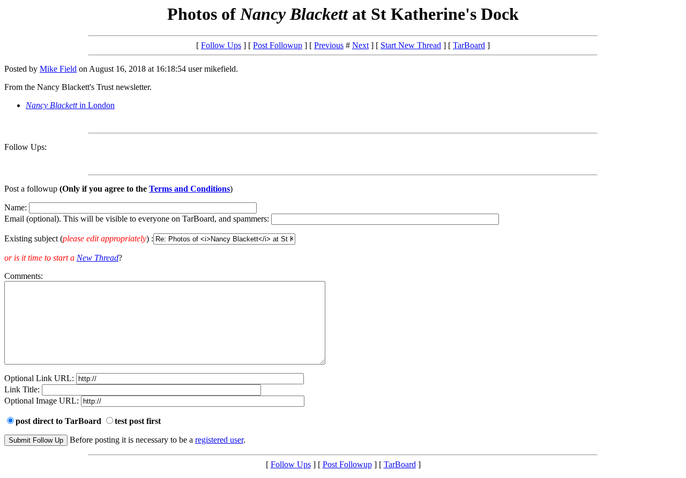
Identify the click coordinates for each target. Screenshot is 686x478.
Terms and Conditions (189, 188)
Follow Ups (221, 45)
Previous (329, 45)
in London (70, 105)
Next (360, 45)
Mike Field (58, 68)
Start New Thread (411, 45)
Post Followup (277, 45)
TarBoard (469, 45)
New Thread (97, 257)
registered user (219, 439)
